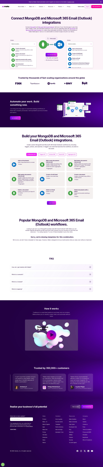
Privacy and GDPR (87, 432)
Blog (70, 429)
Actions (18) (52, 154)
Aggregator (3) (71, 154)
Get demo (45, 434)
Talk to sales (81, 6)
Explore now (70, 2)
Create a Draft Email (77, 53)
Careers (84, 421)
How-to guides (58, 419)
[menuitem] (22, 6)
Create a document (20, 48)
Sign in (87, 6)
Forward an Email (76, 67)
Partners (71, 437)
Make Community (73, 421)
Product (44, 419)
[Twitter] (85, 451)
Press (84, 427)
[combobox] (11, 43)
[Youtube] (92, 451)
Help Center (72, 424)
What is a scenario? (17, 274)
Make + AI (45, 421)
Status (44, 440)
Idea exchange (58, 429)
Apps (44, 427)
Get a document (19, 64)
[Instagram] (81, 451)
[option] (23, 49)
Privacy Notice (29, 426)
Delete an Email (76, 58)
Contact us (85, 424)
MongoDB (33, 27)
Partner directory (59, 427)
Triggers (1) (42, 154)
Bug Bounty (85, 437)
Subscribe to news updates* (17, 416)
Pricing (68, 6)
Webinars (71, 432)
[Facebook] (77, 451)
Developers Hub (73, 427)
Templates (57, 424)
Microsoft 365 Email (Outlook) (46, 27)
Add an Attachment (77, 48)
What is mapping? (17, 289)
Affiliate (70, 434)
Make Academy (72, 419)
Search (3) (61, 154)
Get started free (96, 6)
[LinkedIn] (88, 451)
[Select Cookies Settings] (3, 464)
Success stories (59, 421)
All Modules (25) (32, 154)
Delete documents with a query (23, 59)
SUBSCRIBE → (13, 429)
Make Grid (45, 429)
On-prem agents (73, 442)
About (84, 419)
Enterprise (45, 437)
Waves (44, 442)
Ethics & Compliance (87, 440)
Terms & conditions (87, 429)
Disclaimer (85, 434)
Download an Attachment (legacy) (80, 63)
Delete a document (20, 53)
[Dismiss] (101, 2)
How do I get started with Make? (21, 267)
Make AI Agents (46, 424)
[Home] (5, 6)
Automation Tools (59, 432)
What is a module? (17, 281)
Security (71, 440)
